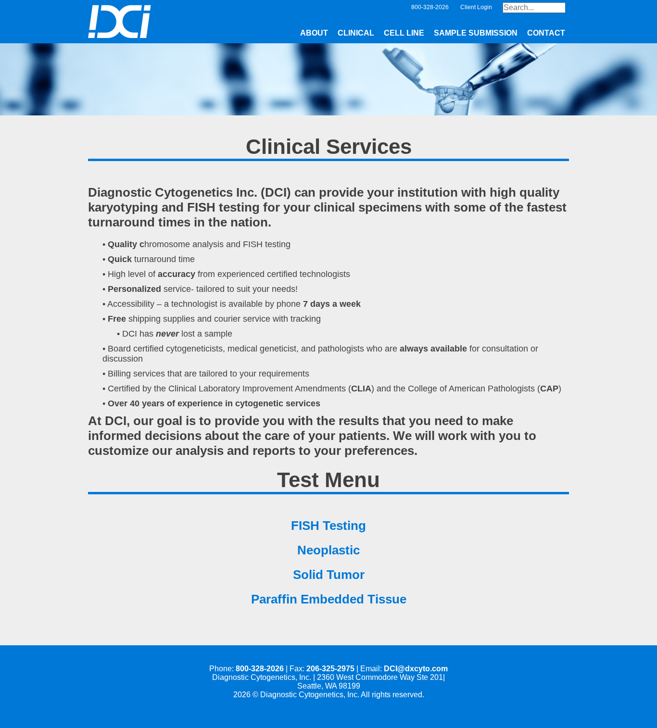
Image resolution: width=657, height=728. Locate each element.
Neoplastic (328, 550)
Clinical (356, 33)
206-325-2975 (330, 669)
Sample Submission (476, 33)
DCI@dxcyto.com (416, 669)
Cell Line (404, 33)
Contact (546, 33)
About (314, 33)
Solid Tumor (329, 574)
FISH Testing (328, 525)
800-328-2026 (260, 669)
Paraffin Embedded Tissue (328, 599)
